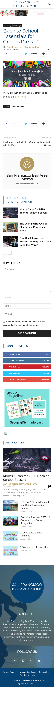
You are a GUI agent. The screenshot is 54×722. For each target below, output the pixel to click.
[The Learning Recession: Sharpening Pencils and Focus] (10, 227)
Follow (45, 360)
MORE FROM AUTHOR (18, 201)
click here (20, 96)
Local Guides (9, 470)
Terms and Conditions (26, 672)
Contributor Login (27, 675)
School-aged (17, 26)
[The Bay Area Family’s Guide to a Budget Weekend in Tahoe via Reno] (10, 505)
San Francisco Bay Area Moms (24, 47)
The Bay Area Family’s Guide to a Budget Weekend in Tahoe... (35, 505)
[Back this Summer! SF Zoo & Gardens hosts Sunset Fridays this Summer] (10, 521)
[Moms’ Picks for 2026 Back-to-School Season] (10, 213)
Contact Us (43, 672)
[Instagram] (23, 661)
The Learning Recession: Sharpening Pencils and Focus (34, 227)
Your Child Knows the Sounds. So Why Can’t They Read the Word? (35, 241)
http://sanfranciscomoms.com (27, 184)
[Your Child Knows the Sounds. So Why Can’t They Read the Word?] (10, 241)
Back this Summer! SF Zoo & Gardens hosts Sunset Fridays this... (35, 520)
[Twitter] (39, 661)
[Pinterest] (31, 661)
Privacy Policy (9, 672)
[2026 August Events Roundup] (10, 536)
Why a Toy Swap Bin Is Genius (40, 144)
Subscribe (44, 379)
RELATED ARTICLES (16, 198)
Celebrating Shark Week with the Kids (14, 144)
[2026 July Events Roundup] (10, 551)
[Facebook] (15, 661)
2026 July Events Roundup (34, 547)
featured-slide (18, 106)
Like (47, 354)
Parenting (7, 26)
